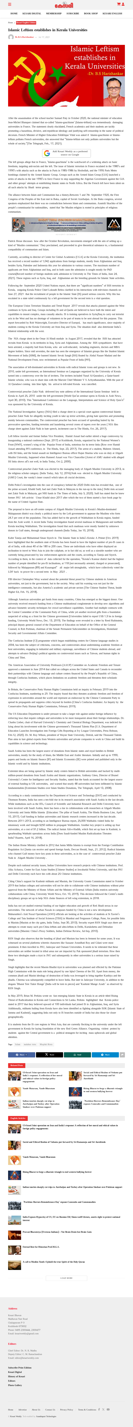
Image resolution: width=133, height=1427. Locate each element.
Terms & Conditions (87, 1410)
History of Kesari (16, 1376)
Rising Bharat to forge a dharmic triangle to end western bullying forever (57, 1172)
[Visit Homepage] (64, 5)
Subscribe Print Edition (19, 1368)
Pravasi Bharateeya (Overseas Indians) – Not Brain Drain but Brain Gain (57, 1232)
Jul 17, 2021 (44, 37)
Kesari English (112, 13)
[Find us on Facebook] (99, 1410)
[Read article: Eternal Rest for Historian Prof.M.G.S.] (14, 1250)
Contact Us (50, 1410)
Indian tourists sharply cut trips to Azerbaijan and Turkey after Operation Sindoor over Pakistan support (41, 1104)
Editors (11, 1381)
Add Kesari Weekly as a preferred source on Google (70, 153)
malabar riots (30, 1044)
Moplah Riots (46, 1044)
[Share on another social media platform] (122, 1054)
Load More (66, 1278)
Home (14, 13)
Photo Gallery (15, 1385)
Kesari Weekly (16, 1416)
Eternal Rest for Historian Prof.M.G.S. (41, 1247)
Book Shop (91, 13)
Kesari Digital (32, 13)
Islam (17, 1044)
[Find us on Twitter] (103, 1410)
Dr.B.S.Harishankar (24, 37)
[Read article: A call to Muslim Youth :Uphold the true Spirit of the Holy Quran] (14, 1265)
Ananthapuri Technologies (46, 1416)
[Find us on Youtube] (108, 1410)
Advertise (22, 1410)
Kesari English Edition (26, 23)
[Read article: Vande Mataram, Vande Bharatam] (14, 1091)
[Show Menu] (9, 5)
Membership (54, 13)
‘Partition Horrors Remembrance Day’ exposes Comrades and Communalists (59, 1202)
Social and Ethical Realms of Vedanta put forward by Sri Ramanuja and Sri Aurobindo (103, 1075)
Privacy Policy (66, 1410)
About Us (36, 1410)
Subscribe (72, 13)
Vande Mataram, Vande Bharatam (39, 1088)
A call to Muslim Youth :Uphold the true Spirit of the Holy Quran (54, 1262)
